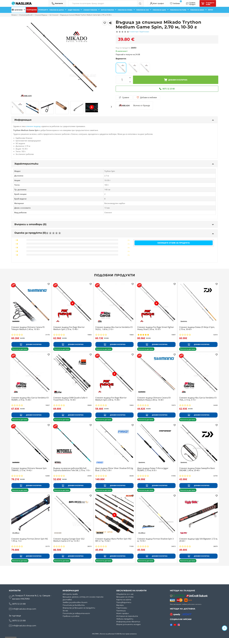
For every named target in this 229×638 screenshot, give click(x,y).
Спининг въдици (41, 15)
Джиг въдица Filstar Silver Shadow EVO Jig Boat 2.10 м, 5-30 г (114, 469)
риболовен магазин (194, 604)
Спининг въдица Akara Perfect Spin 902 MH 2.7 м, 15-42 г (113, 540)
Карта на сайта (123, 600)
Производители (123, 602)
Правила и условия (71, 616)
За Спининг (53, 15)
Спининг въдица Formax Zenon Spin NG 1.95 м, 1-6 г (29, 540)
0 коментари (133, 32)
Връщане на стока (124, 597)
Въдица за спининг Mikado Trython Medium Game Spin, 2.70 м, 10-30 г (85, 15)
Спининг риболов (25, 15)
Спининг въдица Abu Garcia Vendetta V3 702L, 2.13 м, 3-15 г (197, 399)
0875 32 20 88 (19, 604)
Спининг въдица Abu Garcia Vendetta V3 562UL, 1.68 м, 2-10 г (114, 328)
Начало (14, 15)
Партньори (121, 608)
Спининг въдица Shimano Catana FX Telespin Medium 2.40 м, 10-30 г (27, 328)
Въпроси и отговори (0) (30, 224)
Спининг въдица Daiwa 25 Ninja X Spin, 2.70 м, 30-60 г (197, 328)
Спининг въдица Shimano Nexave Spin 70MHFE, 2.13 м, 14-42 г (29, 469)
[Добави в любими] (104, 22)
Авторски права (70, 594)
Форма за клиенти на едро (128, 624)
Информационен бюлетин (128, 622)
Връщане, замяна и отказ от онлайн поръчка (83, 597)
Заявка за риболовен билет (75, 602)
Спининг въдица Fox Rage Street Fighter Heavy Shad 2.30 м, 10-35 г (155, 328)
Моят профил (122, 613)
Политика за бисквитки (74, 605)
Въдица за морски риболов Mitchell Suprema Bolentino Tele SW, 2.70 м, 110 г (71, 469)
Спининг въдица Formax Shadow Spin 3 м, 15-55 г (155, 540)
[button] (12, 106)
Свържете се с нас (125, 594)
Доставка (67, 600)
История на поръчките (127, 616)
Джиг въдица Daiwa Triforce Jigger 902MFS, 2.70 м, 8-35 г (152, 469)
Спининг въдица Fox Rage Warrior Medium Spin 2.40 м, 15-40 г (111, 399)
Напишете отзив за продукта (173, 243)
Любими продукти (124, 619)
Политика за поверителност (76, 613)
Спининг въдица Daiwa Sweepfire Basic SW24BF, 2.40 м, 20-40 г (197, 469)
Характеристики (26, 163)
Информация (22, 119)
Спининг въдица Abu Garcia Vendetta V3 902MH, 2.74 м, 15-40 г (30, 399)
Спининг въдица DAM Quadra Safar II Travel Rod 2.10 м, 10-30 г (70, 399)
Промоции (121, 611)
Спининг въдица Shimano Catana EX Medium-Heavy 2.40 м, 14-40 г (154, 399)
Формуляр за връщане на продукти (79, 608)
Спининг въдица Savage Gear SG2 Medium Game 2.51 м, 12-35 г (68, 540)
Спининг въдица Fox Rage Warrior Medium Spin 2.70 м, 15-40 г (69, 328)
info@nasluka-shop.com (24, 609)
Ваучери (120, 605)
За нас (65, 611)
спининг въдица (33, 126)
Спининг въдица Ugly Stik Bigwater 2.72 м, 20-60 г (198, 540)
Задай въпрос (144, 32)
